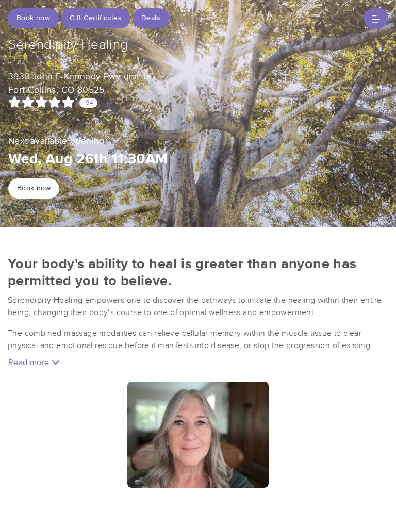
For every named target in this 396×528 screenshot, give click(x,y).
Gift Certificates (96, 18)
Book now (33, 18)
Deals (150, 18)
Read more (30, 362)
